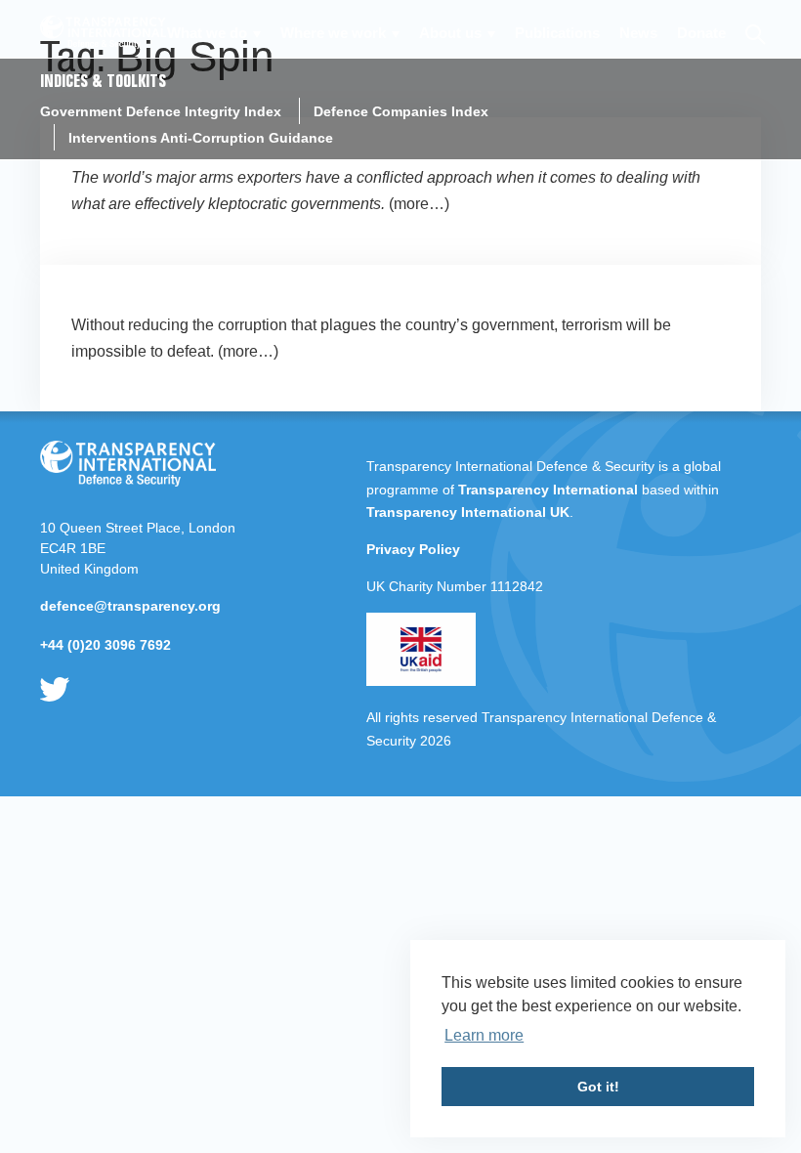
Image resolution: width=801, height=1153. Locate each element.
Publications (557, 32)
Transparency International (548, 489)
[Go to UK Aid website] (421, 681)
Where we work (333, 32)
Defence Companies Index (401, 111)
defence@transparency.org (130, 606)
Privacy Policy (413, 549)
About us (450, 32)
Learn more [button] (484, 1035)
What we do (207, 32)
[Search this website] (753, 32)
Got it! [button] (598, 1086)
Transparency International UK (467, 512)
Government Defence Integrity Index (160, 111)
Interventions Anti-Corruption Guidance (200, 138)
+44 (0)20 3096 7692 (105, 645)
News (638, 32)
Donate (701, 32)
